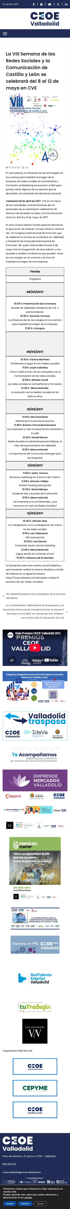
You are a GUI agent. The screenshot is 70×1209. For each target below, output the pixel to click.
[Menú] (5, 33)
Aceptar (9, 1203)
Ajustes (40, 1203)
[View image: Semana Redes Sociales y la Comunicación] (35, 129)
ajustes (28, 1197)
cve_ (27, 167)
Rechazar (25, 1203)
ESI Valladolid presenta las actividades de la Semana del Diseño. (35, 596)
